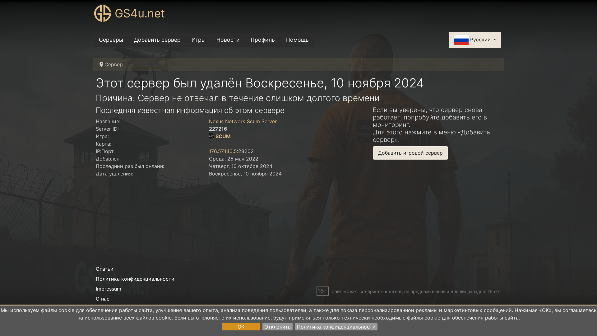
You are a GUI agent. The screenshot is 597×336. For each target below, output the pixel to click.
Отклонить (277, 327)
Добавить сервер (157, 39)
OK (241, 327)
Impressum (108, 289)
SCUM (223, 136)
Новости (228, 39)
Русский (480, 39)
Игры (199, 39)
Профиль (263, 39)
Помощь (297, 39)
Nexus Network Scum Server (243, 121)
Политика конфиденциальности (336, 327)
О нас (102, 299)
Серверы (111, 39)
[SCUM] (211, 136)
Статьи (104, 269)
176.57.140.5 (223, 151)
